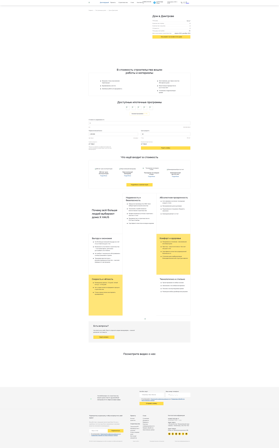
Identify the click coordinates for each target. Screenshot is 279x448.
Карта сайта (136, 441)
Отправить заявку (151, 403)
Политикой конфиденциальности (160, 399)
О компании (146, 418)
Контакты (140, 2)
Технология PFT (134, 426)
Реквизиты (145, 422)
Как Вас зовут (144, 391)
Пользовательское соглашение (157, 441)
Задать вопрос (103, 337)
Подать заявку (165, 148)
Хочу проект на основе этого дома (171, 36)
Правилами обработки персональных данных (104, 435)
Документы (146, 420)
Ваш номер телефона (172, 391)
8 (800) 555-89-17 (173, 419)
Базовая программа (139, 113)
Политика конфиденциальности (182, 441)
